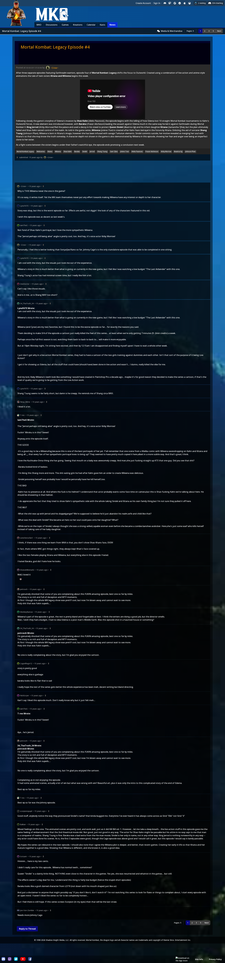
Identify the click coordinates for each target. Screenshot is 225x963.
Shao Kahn (67, 151)
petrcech (23, 589)
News (112, 24)
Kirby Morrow (166, 151)
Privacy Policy (215, 959)
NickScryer (24, 695)
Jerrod (92, 151)
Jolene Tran (124, 151)
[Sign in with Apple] (185, 3)
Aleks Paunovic (137, 151)
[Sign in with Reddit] (180, 3)
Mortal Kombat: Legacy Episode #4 (55, 47)
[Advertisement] (93, 172)
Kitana (50, 151)
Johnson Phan (190, 151)
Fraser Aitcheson (152, 151)
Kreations (77, 24)
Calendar (91, 24)
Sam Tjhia (113, 151)
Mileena (58, 151)
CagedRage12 (26, 663)
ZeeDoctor (24, 284)
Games (65, 24)
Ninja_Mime (25, 402)
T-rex (22, 415)
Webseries (41, 151)
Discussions (51, 24)
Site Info (199, 959)
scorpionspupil (26, 811)
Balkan (23, 824)
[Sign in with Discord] (165, 3)
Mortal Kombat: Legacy (25, 151)
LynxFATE (24, 206)
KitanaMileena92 (27, 570)
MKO (38, 24)
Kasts (102, 24)
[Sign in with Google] (175, 3)
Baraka (77, 151)
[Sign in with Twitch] (170, 3)
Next (219, 31)
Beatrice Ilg (178, 151)
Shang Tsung (102, 151)
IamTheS (24, 225)
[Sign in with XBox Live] (190, 3)
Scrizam (23, 856)
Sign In (157, 3)
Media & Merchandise (171, 31)
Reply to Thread (27, 928)
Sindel (84, 151)
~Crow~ (50, 157)
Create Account (143, 3)
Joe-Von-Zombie (27, 910)
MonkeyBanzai (26, 612)
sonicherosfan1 (26, 538)
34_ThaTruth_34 (27, 303)
